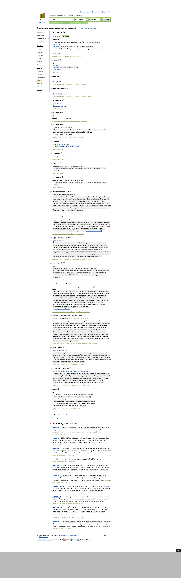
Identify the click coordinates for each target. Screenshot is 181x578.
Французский (40, 35)
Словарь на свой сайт (99, 12)
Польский (39, 74)
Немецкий (39, 68)
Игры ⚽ (83, 23)
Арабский (39, 49)
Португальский (41, 77)
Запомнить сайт (85, 12)
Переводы (64, 23)
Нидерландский (41, 71)
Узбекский (39, 86)
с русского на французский (87, 28)
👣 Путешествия (43, 536)
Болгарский (40, 55)
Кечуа (38, 64)
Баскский (39, 52)
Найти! (107, 19)
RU (108, 12)
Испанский (40, 61)
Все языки (40, 41)
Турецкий (39, 83)
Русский (39, 80)
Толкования (53, 23)
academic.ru (42, 22)
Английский (40, 46)
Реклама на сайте (73, 535)
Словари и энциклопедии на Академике (66, 16)
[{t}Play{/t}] (60, 39)
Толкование (56, 36)
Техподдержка (64, 535)
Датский (39, 58)
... (83, 312)
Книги (73, 23)
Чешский (39, 90)
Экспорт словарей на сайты (44, 539)
